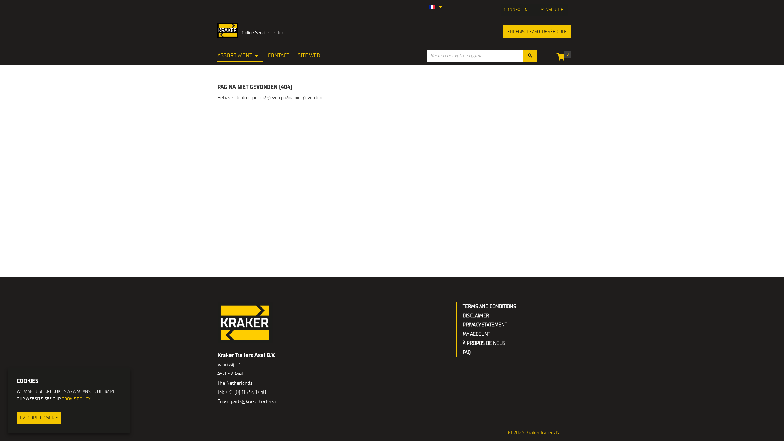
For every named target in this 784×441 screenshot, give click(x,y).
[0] (562, 58)
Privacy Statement (485, 325)
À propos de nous (484, 343)
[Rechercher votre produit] (530, 56)
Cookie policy (76, 398)
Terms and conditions (489, 306)
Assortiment (234, 55)
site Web (309, 55)
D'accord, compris (39, 417)
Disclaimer (476, 315)
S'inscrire (552, 10)
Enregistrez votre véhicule (537, 31)
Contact (278, 55)
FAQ (467, 352)
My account (476, 334)
